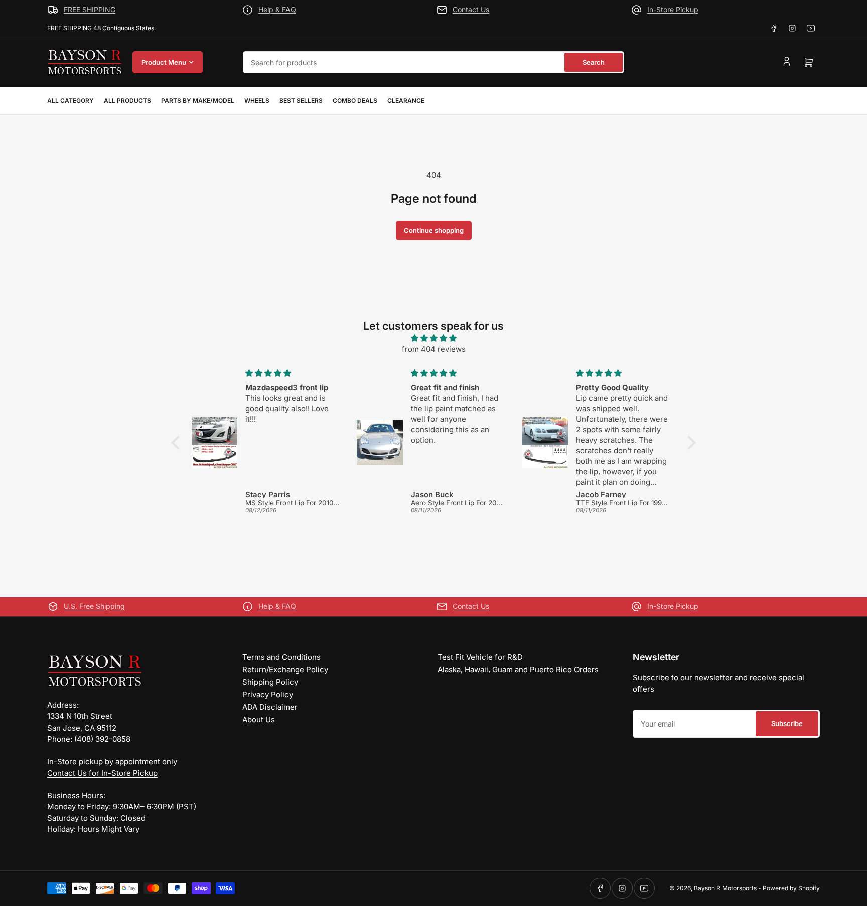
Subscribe (787, 723)
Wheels (256, 100)
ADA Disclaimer (270, 707)
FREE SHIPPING (89, 9)
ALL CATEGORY (70, 100)
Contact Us (471, 9)
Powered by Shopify (791, 888)
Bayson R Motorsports (725, 888)
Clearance (405, 100)
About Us (258, 719)
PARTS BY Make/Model (197, 100)
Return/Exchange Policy (285, 669)
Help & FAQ (277, 9)
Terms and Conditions (281, 657)
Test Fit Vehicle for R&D (480, 657)
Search (594, 62)
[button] (178, 443)
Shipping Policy (270, 682)
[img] (433, 338)
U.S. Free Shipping (94, 606)
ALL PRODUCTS (127, 100)
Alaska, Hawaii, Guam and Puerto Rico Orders (518, 669)
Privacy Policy (267, 694)
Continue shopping (434, 230)
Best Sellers (301, 100)
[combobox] (433, 62)
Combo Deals (355, 100)
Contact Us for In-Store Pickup (102, 773)
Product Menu (163, 62)
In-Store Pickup (672, 9)
